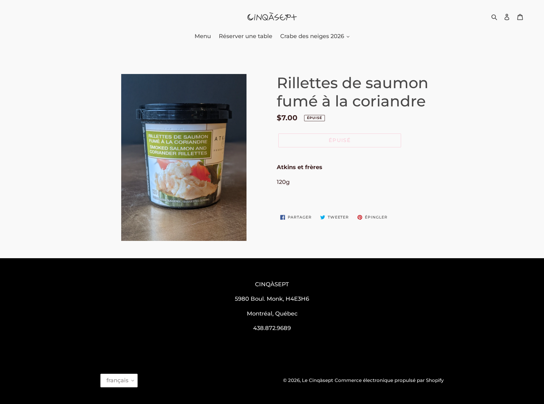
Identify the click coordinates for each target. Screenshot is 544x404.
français (117, 380)
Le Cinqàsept (317, 380)
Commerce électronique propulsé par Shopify (389, 380)
